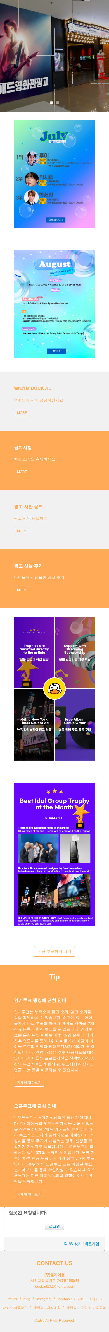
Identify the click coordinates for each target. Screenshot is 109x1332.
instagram (43, 1299)
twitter (12, 1299)
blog (26, 1299)
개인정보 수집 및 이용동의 (86, 1308)
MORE (22, 413)
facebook (65, 1299)
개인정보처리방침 (47, 1308)
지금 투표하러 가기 (54, 951)
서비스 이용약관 (15, 1308)
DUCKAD (17, 8)
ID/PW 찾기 (72, 1244)
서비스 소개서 (88, 1299)
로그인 (54, 1226)
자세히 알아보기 (29, 1082)
